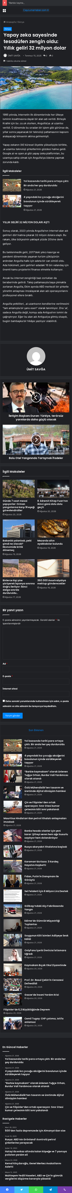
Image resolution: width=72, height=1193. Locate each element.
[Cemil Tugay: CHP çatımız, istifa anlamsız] (13, 1023)
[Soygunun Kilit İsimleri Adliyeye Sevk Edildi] (13, 940)
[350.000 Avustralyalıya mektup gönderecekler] (53, 568)
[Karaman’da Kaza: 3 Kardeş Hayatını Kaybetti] (13, 866)
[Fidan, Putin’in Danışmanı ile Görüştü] (13, 881)
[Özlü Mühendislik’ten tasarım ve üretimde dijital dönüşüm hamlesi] (13, 792)
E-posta (8, 676)
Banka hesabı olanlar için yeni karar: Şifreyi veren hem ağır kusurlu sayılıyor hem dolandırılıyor (46, 834)
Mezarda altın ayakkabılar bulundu (50, 542)
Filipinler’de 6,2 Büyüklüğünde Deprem (27, 1009)
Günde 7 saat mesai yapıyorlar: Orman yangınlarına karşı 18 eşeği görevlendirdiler (19, 505)
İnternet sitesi (10, 688)
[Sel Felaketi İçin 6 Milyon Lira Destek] (13, 896)
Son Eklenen (36, 730)
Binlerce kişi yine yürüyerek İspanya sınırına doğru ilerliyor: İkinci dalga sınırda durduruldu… (19, 587)
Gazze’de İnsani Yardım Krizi (41, 994)
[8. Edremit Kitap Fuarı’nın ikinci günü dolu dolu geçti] (53, 489)
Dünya (21, 22)
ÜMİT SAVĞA (14, 55)
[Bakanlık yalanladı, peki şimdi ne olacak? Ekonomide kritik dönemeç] (19, 528)
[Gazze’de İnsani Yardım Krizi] (13, 999)
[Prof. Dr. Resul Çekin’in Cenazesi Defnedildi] (13, 984)
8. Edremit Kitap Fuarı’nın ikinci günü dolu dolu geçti (52, 504)
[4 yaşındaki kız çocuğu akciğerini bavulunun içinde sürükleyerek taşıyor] (12, 201)
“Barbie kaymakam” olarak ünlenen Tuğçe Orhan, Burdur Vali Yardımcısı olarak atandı (46, 775)
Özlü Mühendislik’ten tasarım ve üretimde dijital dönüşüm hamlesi (45, 789)
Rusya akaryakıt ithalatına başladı (45, 846)
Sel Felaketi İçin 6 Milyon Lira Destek (46, 891)
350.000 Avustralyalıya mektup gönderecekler (51, 582)
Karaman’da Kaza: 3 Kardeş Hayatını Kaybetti (41, 863)
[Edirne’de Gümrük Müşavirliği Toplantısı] (13, 925)
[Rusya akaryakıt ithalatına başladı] (13, 851)
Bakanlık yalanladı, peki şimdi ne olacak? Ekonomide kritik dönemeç (17, 545)
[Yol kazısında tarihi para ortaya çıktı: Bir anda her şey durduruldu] (12, 185)
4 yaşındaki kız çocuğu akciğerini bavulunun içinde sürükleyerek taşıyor (44, 201)
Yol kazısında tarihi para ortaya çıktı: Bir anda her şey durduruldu (44, 742)
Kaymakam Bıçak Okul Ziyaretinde (45, 965)
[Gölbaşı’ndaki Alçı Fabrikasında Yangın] (13, 910)
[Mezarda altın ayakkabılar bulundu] (53, 528)
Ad (5, 663)
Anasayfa (11, 22)
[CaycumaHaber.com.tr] (36, 10)
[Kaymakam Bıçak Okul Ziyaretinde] (13, 970)
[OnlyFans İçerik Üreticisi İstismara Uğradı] (13, 955)
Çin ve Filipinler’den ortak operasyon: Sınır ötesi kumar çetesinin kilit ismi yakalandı (42, 806)
